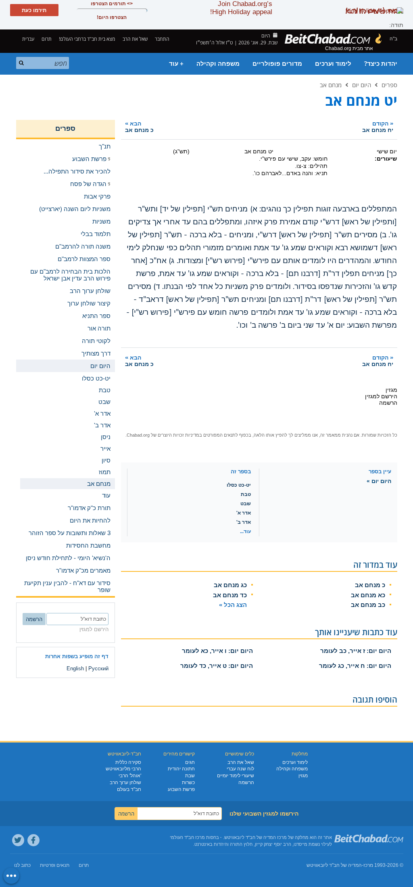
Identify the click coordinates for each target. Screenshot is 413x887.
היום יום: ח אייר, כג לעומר (355, 665)
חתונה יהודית (181, 769)
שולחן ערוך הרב (125, 782)
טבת (246, 494)
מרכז (368, 865)
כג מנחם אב (230, 585)
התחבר (163, 39)
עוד (106, 495)
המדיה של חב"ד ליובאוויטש (334, 865)
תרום (47, 39)
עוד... (245, 531)
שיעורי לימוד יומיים (235, 775)
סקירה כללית (128, 762)
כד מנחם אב (230, 595)
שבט (245, 503)
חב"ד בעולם (129, 789)
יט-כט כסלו (239, 485)
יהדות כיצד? (380, 64)
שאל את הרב (135, 39)
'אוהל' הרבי (130, 775)
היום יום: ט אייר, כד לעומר (216, 665)
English (75, 668)
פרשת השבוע (181, 789)
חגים (190, 762)
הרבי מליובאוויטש (123, 769)
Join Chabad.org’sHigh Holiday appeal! (241, 8)
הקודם (377, 126)
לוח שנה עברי (240, 769)
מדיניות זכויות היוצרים (178, 435)
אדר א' (243, 513)
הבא (139, 126)
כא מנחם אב (368, 595)
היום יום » (379, 481)
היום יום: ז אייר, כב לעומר (355, 650)
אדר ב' (243, 522)
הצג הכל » (233, 604)
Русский (98, 668)
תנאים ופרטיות (54, 865)
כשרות (188, 782)
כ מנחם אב (370, 585)
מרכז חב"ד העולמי (187, 837)
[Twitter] (18, 840)
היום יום (361, 85)
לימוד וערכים (333, 64)
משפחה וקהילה (218, 64)
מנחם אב (331, 85)
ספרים (389, 85)
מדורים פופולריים (277, 64)
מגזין (303, 775)
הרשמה (246, 782)
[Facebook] (33, 840)
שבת (190, 775)
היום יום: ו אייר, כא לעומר (217, 650)
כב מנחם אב (368, 604)
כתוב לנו (22, 865)
